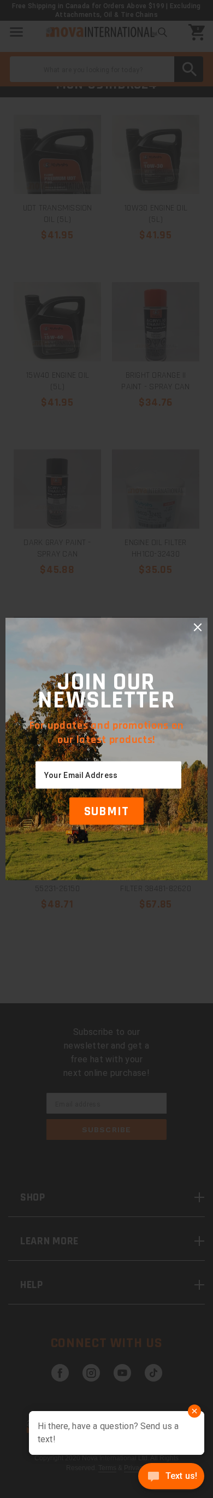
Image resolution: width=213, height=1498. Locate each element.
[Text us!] (171, 1477)
